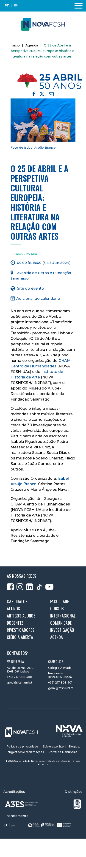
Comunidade (61, 623)
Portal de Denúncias (63, 752)
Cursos (57, 609)
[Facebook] (33, 94)
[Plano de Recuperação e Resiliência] (49, 825)
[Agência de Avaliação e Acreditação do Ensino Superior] (21, 804)
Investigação (62, 630)
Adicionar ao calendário (38, 298)
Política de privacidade (22, 746)
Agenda (31, 45)
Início (15, 45)
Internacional (63, 616)
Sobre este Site (53, 746)
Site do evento (30, 288)
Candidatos (17, 601)
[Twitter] (42, 95)
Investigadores (20, 630)
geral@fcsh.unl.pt (19, 682)
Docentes (15, 623)
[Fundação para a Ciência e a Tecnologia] (11, 825)
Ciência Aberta (20, 637)
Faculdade (59, 601)
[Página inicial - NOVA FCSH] (42, 24)
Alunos (13, 609)
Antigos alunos (21, 616)
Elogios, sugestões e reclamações (44, 749)
